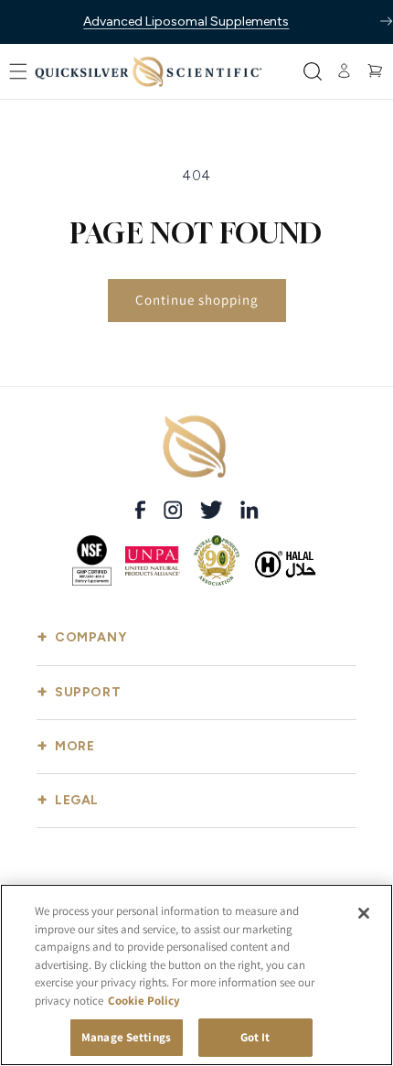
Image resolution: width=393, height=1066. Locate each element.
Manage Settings (126, 1037)
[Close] (364, 913)
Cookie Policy (144, 1000)
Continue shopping (197, 299)
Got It (255, 1037)
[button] (18, 71)
